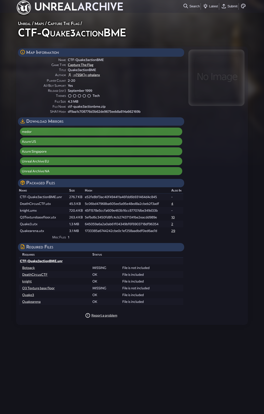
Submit (232, 6)
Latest (213, 6)
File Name (59, 106)
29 (173, 231)
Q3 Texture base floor (38, 288)
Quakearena (31, 302)
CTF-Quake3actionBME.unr (41, 261)
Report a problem (104, 315)
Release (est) (57, 90)
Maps (39, 23)
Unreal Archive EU (35, 161)
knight (27, 281)
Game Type (58, 65)
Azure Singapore (34, 151)
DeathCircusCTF (35, 274)
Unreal (24, 23)
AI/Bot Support (54, 85)
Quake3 (28, 295)
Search (194, 6)
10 (173, 217)
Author (60, 75)
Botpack (28, 268)
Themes (61, 96)
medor (27, 132)
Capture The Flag (63, 23)
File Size (60, 101)
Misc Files (59, 237)
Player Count (56, 80)
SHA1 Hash (58, 111)
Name (62, 60)
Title (62, 70)
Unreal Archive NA (35, 171)
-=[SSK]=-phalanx (86, 75)
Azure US (29, 141)
